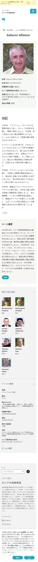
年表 (5, 277)
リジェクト (29, 557)
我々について (6, 520)
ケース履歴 (8, 448)
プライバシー (6, 524)
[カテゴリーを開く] (28, 471)
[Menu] (33, 11)
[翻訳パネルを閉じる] (34, 2)
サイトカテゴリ (9, 471)
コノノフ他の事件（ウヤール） (24, 30)
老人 (5, 213)
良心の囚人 (10, 30)
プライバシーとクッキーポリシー (19, 550)
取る (17, 558)
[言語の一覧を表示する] (29, 3)
